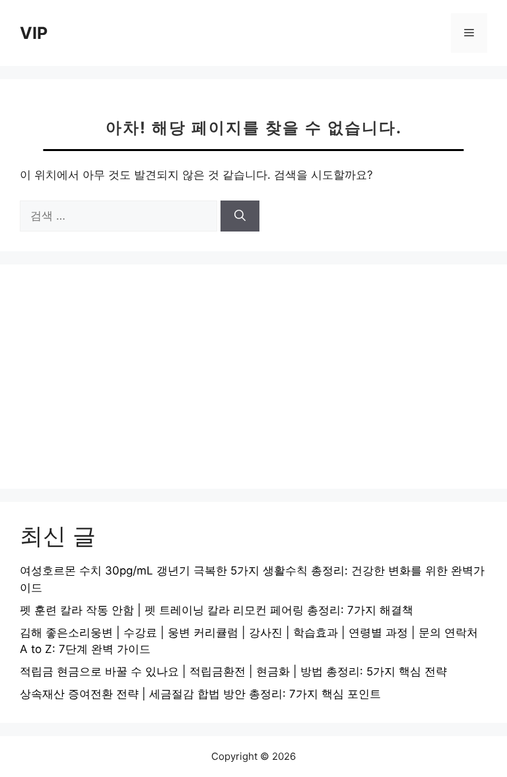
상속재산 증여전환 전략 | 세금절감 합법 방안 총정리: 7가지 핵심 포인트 (200, 693)
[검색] (239, 216)
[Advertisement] (253, 376)
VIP (34, 33)
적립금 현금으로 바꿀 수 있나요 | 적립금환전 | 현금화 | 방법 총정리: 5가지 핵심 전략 (233, 671)
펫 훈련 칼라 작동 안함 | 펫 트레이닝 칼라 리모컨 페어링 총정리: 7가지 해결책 (216, 610)
